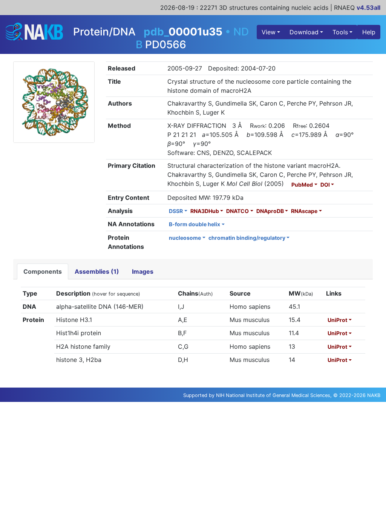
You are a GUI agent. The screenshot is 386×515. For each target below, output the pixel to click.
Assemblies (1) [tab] (97, 271)
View (269, 32)
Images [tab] (142, 271)
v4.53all (368, 7)
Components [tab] (42, 271)
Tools (340, 32)
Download (304, 32)
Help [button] (368, 32)
